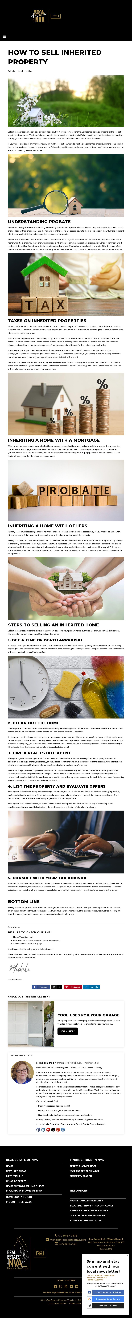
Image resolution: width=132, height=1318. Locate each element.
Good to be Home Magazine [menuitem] (87, 1215)
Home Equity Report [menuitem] (19, 1197)
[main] (66, 593)
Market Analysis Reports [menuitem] (86, 1200)
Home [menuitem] (9, 1166)
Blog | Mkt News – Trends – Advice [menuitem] (91, 1205)
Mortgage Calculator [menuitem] (85, 1171)
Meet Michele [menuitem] (14, 1176)
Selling (29, 71)
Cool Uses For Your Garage (88, 1015)
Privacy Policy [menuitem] (76, 1304)
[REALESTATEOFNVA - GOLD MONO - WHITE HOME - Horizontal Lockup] (46, 16)
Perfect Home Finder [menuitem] (83, 1166)
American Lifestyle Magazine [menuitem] (89, 1210)
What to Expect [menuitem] (16, 1181)
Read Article (68, 1031)
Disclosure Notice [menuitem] (57, 1304)
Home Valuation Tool (22, 937)
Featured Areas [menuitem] (16, 1171)
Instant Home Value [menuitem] (19, 1202)
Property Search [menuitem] (81, 1176)
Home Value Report (51, 940)
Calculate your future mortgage (27, 943)
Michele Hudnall (16, 71)
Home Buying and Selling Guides (37, 949)
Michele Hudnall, (67, 1062)
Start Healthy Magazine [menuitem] (86, 1220)
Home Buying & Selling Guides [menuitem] (25, 1186)
